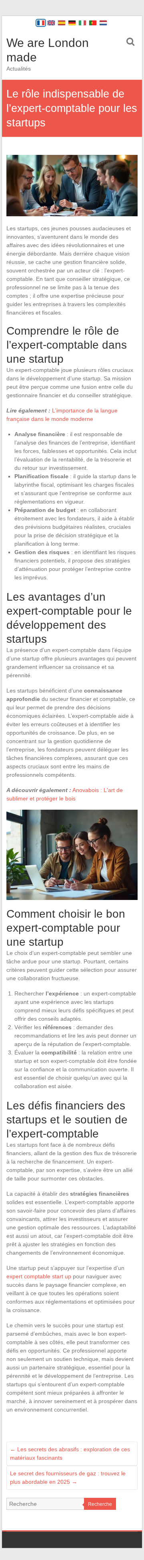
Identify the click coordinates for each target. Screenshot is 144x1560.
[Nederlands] (103, 23)
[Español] (62, 23)
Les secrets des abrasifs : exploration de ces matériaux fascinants (70, 1453)
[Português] (93, 23)
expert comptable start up (38, 1276)
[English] (51, 23)
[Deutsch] (72, 23)
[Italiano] (82, 23)
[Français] (41, 23)
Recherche (100, 1504)
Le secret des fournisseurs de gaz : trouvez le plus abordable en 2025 (68, 1477)
